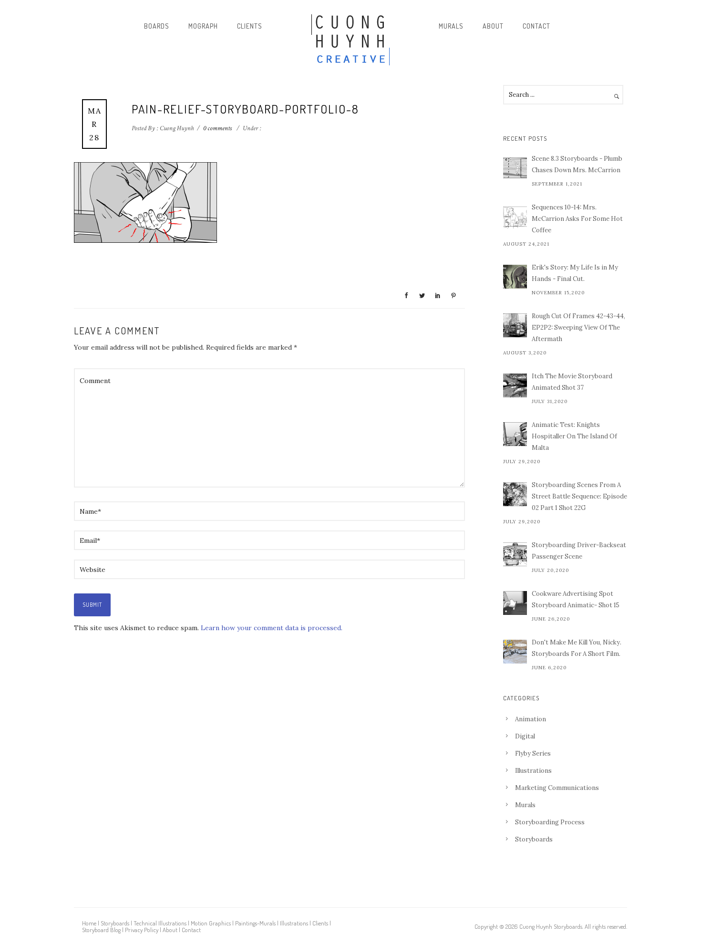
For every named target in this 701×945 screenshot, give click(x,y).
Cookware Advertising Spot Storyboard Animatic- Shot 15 (575, 599)
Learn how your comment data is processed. (271, 627)
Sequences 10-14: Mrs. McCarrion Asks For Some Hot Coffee (577, 218)
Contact (536, 26)
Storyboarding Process (550, 822)
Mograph (203, 26)
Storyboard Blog (101, 930)
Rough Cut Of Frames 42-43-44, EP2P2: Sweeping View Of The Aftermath (578, 327)
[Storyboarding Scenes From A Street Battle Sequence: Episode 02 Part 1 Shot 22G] (515, 494)
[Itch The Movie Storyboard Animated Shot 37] (515, 385)
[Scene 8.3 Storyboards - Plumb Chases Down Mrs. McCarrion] (515, 168)
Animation (530, 719)
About (493, 26)
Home (89, 923)
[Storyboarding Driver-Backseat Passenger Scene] (515, 554)
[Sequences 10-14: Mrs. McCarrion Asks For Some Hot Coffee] (515, 216)
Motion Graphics (211, 923)
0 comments (217, 128)
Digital (525, 736)
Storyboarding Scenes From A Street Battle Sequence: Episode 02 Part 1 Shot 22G (579, 496)
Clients (249, 26)
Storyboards (534, 839)
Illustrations (533, 771)
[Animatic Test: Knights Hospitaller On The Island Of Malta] (515, 434)
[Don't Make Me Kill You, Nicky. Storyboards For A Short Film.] (515, 652)
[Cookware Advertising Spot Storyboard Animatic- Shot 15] (515, 603)
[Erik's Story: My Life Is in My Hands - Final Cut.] (515, 277)
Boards (156, 26)
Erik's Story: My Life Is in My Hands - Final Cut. (575, 273)
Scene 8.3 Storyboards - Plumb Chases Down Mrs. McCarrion (577, 164)
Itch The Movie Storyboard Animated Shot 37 (572, 382)
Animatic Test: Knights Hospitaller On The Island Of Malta (574, 436)
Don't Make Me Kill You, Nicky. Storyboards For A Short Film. (576, 648)
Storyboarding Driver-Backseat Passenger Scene (579, 551)
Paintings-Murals (255, 923)
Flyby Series (533, 753)
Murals (451, 26)
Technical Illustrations (160, 923)
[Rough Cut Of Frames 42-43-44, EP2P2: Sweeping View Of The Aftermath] (515, 325)
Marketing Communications (557, 788)
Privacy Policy (141, 930)
